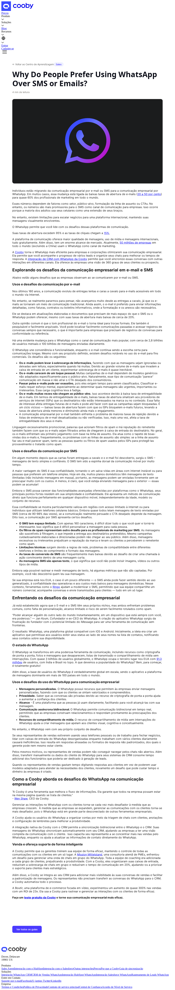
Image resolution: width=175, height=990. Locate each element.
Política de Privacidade (35, 987)
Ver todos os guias (27, 929)
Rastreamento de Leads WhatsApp (150, 974)
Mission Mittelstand (89, 854)
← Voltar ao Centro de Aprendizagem (33, 64)
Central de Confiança (90, 987)
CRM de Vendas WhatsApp (47, 974)
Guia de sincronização (131, 968)
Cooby (19, 252)
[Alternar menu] (4, 52)
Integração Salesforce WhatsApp (113, 974)
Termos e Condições (12, 987)
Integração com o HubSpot (28, 968)
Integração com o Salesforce (58, 968)
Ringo (56, 587)
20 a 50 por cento (149, 194)
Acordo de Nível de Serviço (117, 987)
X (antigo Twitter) (41, 980)
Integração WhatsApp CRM (16, 974)
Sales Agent (7, 968)
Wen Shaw (21, 798)
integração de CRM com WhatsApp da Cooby (57, 259)
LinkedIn (56, 980)
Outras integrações (84, 968)
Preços (97, 968)
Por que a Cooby (110, 968)
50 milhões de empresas (135, 242)
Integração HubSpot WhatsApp (79, 974)
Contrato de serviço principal (63, 987)
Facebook (26, 980)
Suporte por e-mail (11, 980)
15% (106, 233)
